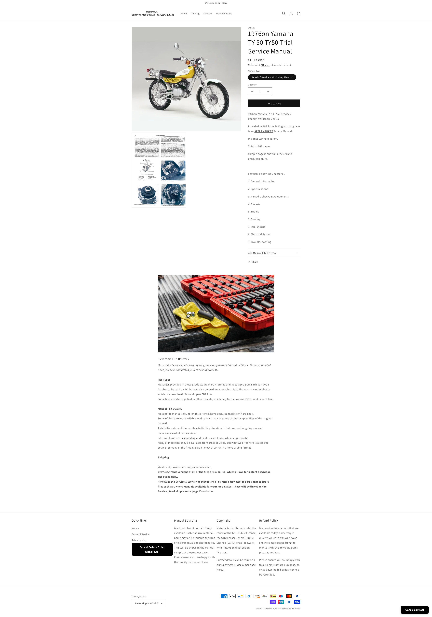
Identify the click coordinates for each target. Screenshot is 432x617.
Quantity (252, 84)
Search (135, 528)
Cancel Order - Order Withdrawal (152, 549)
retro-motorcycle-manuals (273, 608)
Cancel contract (414, 609)
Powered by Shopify (292, 608)
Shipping (265, 65)
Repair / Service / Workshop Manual (272, 77)
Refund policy (139, 540)
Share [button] (255, 261)
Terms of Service (140, 534)
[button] (284, 13)
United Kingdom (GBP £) (147, 603)
